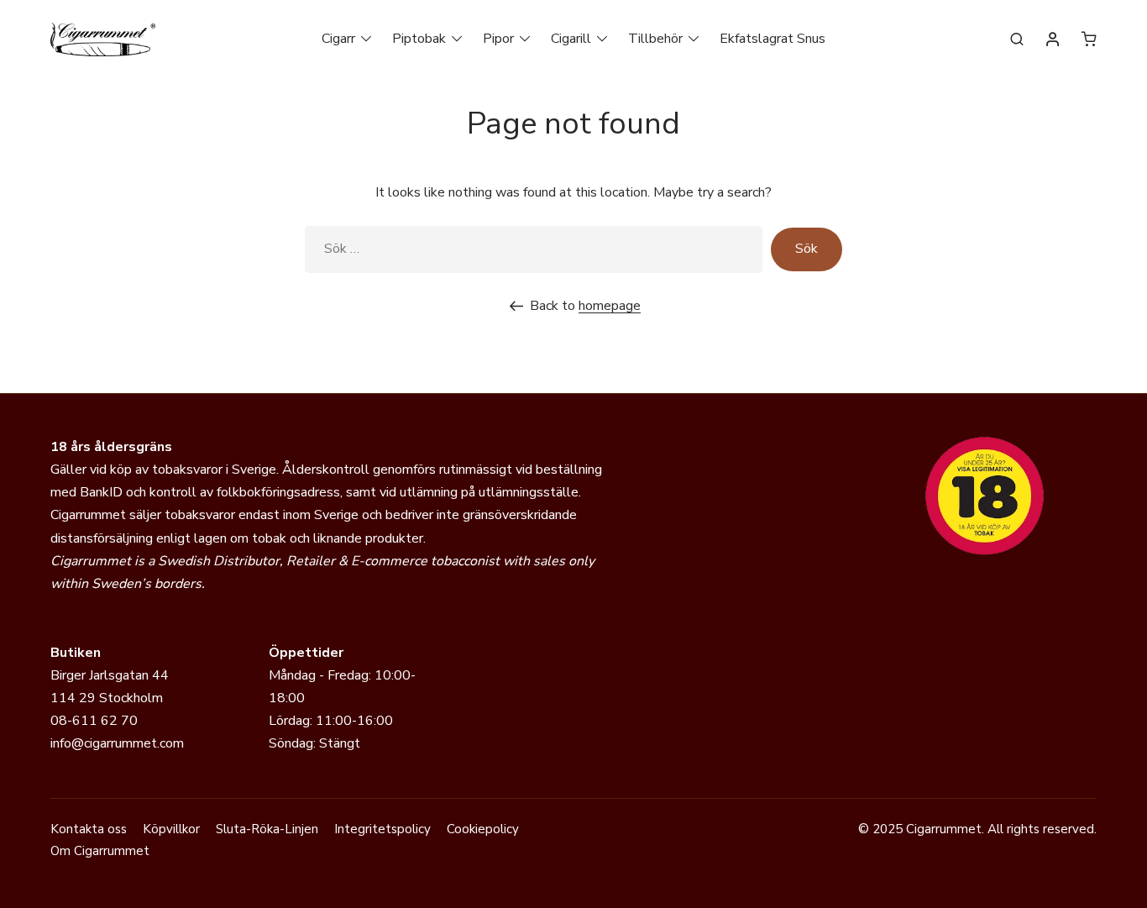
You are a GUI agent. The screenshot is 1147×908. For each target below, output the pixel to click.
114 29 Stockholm (106, 698)
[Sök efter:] (533, 249)
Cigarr (338, 38)
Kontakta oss (88, 829)
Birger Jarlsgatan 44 (109, 675)
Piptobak (419, 38)
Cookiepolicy (483, 829)
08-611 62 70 (94, 720)
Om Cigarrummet (99, 850)
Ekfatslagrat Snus (772, 38)
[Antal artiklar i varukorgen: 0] (1089, 38)
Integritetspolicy (382, 829)
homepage (610, 306)
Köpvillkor (171, 829)
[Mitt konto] (1053, 40)
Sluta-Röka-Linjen (267, 829)
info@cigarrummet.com (117, 743)
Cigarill (571, 38)
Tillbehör (655, 38)
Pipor (498, 38)
